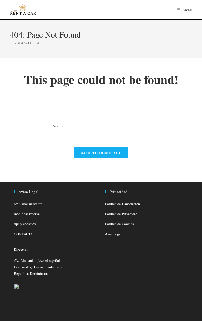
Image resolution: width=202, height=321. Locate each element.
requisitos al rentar (28, 203)
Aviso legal (113, 234)
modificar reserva (27, 213)
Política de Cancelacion (122, 203)
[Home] (11, 43)
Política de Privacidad (121, 213)
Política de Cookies (119, 223)
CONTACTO (23, 234)
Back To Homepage (101, 152)
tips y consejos (25, 223)
